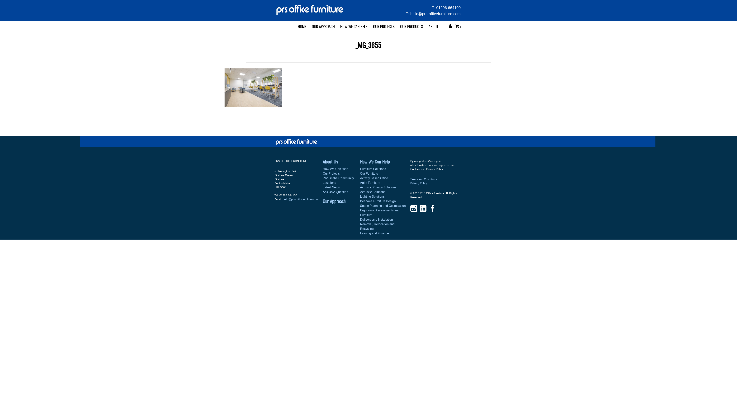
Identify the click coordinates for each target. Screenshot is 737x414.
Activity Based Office (374, 178)
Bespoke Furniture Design (378, 201)
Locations (329, 182)
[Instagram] (413, 208)
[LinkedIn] (423, 208)
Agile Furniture (370, 182)
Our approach (323, 26)
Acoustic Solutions (372, 192)
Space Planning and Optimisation (383, 205)
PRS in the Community (338, 178)
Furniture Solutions (373, 169)
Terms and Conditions (423, 179)
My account (451, 27)
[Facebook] (432, 208)
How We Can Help (354, 26)
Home (302, 26)
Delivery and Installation (376, 219)
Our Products (411, 26)
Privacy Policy (418, 183)
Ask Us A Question (335, 192)
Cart (458, 27)
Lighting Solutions (372, 196)
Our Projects (384, 26)
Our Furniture (369, 173)
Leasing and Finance (374, 233)
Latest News (331, 187)
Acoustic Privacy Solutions (378, 187)
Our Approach (334, 200)
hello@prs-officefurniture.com (435, 14)
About (434, 26)
